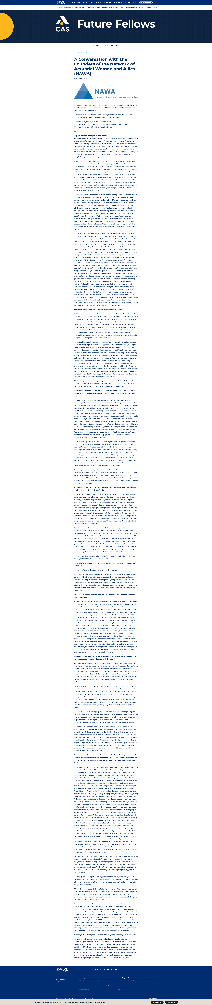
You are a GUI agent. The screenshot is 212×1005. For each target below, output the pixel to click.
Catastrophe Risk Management (104, 985)
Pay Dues (127, 2)
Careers (148, 7)
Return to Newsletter (83, 53)
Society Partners (121, 989)
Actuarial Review (102, 983)
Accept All (157, 1002)
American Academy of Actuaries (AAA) (126, 983)
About (141, 7)
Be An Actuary (82, 985)
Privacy (79, 998)
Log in (134, 2)
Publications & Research (128, 7)
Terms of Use (84, 998)
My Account (76, 2)
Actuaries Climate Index (84, 989)
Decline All (171, 1002)
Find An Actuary (88, 2)
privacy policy (101, 1002)
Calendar (99, 2)
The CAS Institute (121, 987)
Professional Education (110, 7)
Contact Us (118, 2)
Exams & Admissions (66, 7)
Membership (79, 7)
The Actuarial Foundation (123, 985)
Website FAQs (148, 983)
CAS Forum (100, 987)
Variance (100, 981)
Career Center (148, 981)
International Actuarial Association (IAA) (126, 981)
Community (107, 2)
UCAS (80, 987)
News (155, 7)
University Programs (93, 7)
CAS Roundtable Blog (83, 981)
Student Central (82, 983)
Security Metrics (91, 998)
